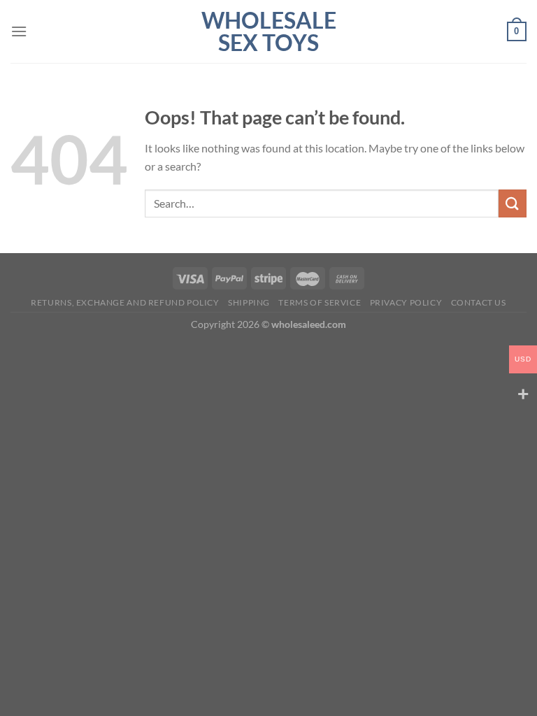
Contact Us (478, 302)
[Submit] (513, 203)
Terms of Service (319, 302)
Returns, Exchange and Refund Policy (125, 302)
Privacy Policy (406, 302)
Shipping (249, 302)
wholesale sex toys (268, 31)
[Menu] (18, 31)
